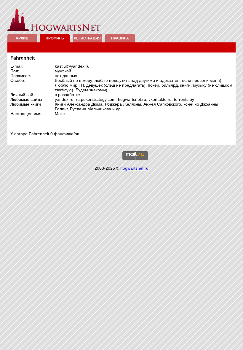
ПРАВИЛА (120, 38)
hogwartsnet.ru (134, 168)
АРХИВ (22, 38)
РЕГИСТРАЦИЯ (87, 38)
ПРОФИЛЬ (55, 38)
